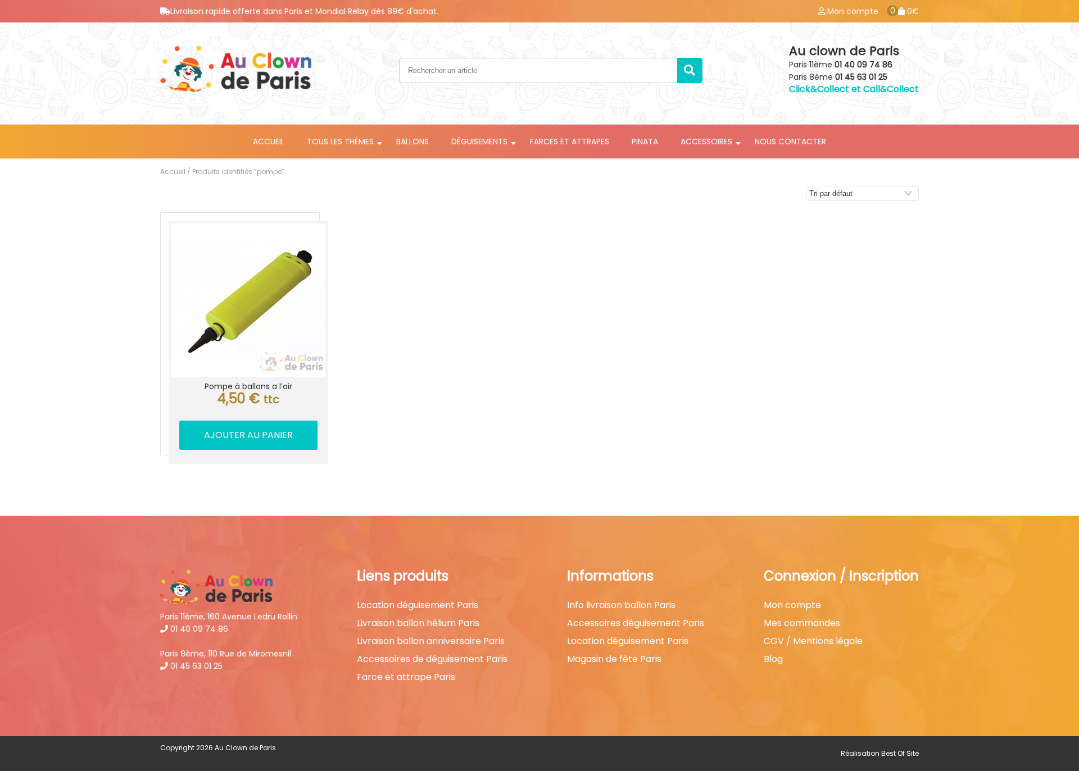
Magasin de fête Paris (614, 659)
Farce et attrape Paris (406, 677)
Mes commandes (802, 623)
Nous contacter (790, 141)
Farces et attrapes (569, 141)
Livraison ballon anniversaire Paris (431, 641)
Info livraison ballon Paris (621, 605)
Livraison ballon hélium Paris (418, 623)
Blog (773, 659)
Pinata (645, 141)
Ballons (412, 141)
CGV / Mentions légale (813, 641)
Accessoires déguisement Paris (635, 623)
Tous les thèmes (340, 141)
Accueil (268, 141)
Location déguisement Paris (417, 605)
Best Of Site (900, 753)
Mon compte (792, 605)
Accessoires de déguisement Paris (432, 659)
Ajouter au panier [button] (248, 434)
